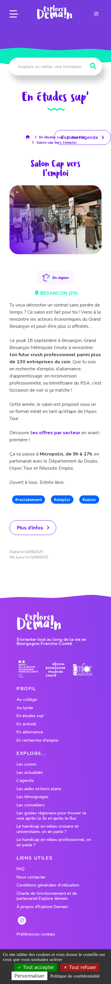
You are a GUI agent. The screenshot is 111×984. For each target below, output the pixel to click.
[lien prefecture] (28, 669)
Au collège (27, 699)
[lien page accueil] (54, 12)
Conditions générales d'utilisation (48, 885)
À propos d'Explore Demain (42, 907)
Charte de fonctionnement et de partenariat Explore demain (47, 896)
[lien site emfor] (82, 669)
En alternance (30, 732)
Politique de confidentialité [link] (75, 976)
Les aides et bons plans (39, 789)
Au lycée (25, 708)
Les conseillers (31, 805)
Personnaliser (29, 976)
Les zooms (26, 764)
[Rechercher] (93, 66)
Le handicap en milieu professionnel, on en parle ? (54, 842)
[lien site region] (55, 669)
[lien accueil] (29, 136)
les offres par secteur (55, 432)
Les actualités (30, 772)
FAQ (21, 869)
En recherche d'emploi (37, 740)
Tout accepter (37, 967)
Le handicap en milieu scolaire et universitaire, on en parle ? (47, 829)
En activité (26, 724)
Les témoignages (33, 797)
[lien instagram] (96, 14)
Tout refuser (81, 967)
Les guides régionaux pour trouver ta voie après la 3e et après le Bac (51, 815)
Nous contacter (31, 877)
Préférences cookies (36, 934)
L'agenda (25, 780)
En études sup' (51, 137)
